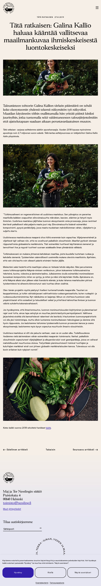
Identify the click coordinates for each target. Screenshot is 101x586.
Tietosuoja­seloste (57, 583)
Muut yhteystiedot (12, 509)
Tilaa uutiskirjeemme (18, 522)
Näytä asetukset (83, 572)
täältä (48, 427)
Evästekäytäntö (42, 583)
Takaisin (50, 449)
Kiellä (50, 572)
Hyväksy (18, 572)
